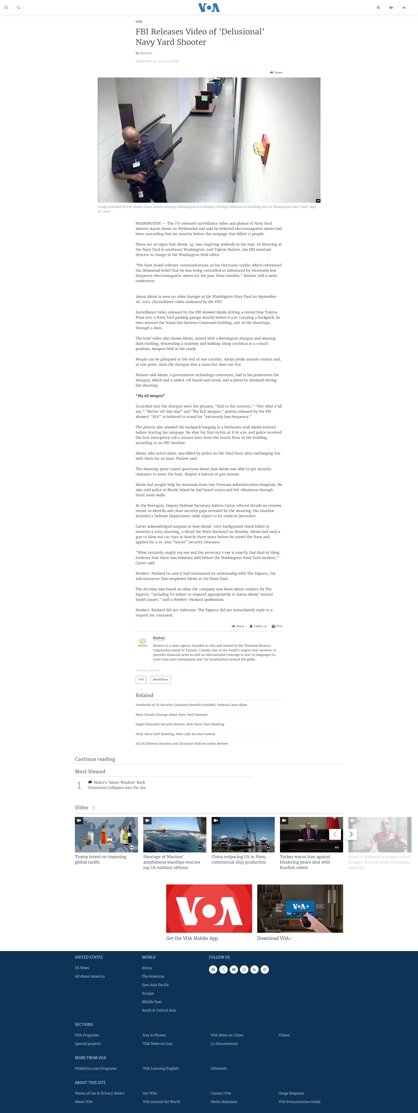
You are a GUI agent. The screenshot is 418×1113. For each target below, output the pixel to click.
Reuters (146, 53)
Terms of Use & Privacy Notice (99, 1093)
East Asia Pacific (155, 985)
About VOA (84, 1102)
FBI (178, 223)
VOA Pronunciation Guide (299, 1102)
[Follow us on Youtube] (234, 969)
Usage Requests (291, 1093)
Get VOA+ (150, 1093)
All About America (90, 976)
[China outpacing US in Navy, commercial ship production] (243, 834)
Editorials (219, 1068)
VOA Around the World (161, 1102)
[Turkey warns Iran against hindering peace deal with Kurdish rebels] (311, 834)
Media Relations (224, 1102)
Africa (147, 968)
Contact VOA (221, 1093)
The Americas (153, 976)
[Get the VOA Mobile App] (209, 908)
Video (81, 808)
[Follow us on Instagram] (244, 969)
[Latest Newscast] (404, 7)
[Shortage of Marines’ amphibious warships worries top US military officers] (174, 834)
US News (82, 968)
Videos (284, 1035)
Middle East (152, 1002)
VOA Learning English (161, 1068)
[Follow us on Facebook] (213, 969)
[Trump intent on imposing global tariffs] (106, 834)
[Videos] (391, 7)
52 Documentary (224, 1044)
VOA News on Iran (157, 1044)
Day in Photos (154, 1035)
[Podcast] (265, 969)
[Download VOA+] (300, 908)
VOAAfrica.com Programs (96, 1068)
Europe (148, 993)
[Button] (276, 72)
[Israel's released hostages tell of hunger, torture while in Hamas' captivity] (379, 834)
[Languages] (378, 7)
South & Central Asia (159, 1011)
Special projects (88, 1044)
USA (139, 22)
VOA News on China (227, 1035)
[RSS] (254, 969)
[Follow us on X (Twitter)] (223, 969)
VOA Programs (87, 1035)
